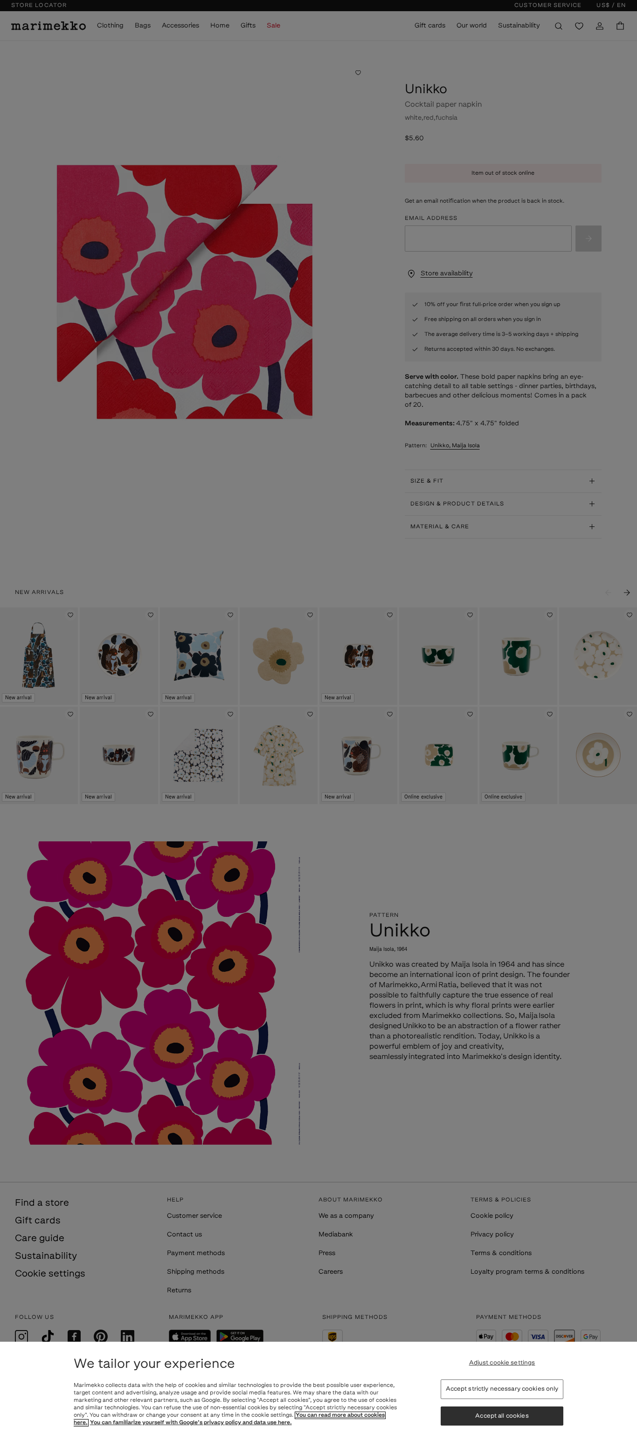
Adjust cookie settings (502, 1363)
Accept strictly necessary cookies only (502, 1389)
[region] (318, 1394)
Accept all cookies (501, 1416)
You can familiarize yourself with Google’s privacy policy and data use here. (191, 1423)
